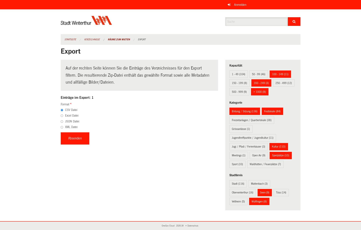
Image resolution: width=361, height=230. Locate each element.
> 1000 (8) (259, 91)
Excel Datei (71, 115)
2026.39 (180, 226)
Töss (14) (281, 192)
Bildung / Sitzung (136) (244, 111)
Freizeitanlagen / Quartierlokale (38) (252, 120)
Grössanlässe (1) (241, 128)
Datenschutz (193, 226)
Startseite (70, 39)
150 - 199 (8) (239, 83)
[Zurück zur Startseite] (86, 23)
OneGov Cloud (169, 226)
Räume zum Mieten (119, 39)
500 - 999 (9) (239, 91)
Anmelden (240, 4)
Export (142, 39)
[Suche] (294, 21)
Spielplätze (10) (280, 155)
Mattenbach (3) (259, 183)
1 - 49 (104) (238, 74)
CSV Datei (71, 110)
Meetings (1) (238, 155)
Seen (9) (264, 192)
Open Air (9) (258, 155)
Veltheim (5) (238, 201)
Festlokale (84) (272, 111)
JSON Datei (72, 121)
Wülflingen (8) (259, 201)
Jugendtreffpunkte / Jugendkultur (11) (252, 137)
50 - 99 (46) (258, 74)
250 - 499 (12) (283, 83)
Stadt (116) (238, 183)
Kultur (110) (278, 146)
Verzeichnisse (92, 39)
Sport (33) (237, 164)
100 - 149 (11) (280, 74)
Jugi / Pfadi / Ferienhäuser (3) (248, 146)
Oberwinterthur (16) (242, 192)
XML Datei (71, 127)
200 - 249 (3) (261, 83)
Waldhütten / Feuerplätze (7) (265, 164)
